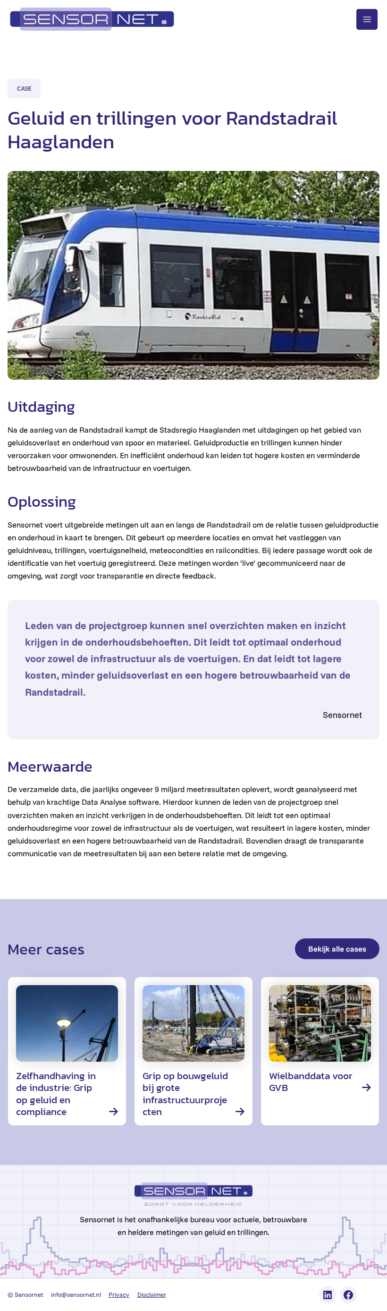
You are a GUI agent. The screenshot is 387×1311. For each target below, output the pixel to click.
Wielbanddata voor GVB (311, 1082)
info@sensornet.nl (76, 1294)
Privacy (119, 1294)
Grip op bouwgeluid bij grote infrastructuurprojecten (185, 1094)
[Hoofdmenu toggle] (367, 19)
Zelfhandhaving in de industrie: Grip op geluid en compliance (56, 1094)
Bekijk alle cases (337, 948)
